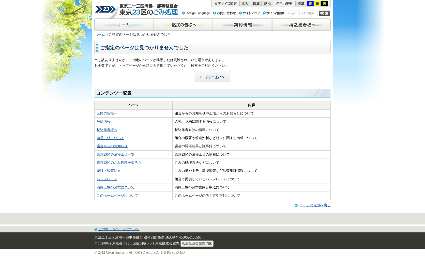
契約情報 (103, 121)
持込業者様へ (107, 130)
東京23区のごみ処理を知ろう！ (121, 162)
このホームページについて (117, 195)
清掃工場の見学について (116, 187)
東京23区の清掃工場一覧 (116, 154)
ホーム (99, 34)
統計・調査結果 (109, 171)
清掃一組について (110, 138)
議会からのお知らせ (112, 146)
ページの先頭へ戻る (315, 205)
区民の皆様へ (107, 113)
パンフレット (107, 179)
